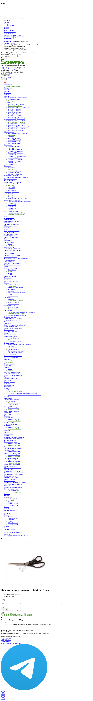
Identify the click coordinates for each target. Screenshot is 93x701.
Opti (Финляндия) (9, 180)
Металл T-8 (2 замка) (14, 143)
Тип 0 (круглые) (9, 450)
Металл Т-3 (11, 136)
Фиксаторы (7, 425)
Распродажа (8, 24)
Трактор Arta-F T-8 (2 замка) (16, 130)
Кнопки (6, 283)
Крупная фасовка (13, 304)
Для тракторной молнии (11, 192)
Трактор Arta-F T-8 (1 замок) (16, 128)
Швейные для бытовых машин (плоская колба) (22, 393)
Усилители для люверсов (15, 300)
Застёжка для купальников (12, 265)
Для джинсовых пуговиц (16, 351)
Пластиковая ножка (14, 403)
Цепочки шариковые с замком (13, 474)
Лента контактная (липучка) (13, 250)
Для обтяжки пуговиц (15, 352)
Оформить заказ (6, 77)
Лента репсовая (9, 253)
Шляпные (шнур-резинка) (12, 372)
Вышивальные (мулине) (11, 221)
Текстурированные (10, 232)
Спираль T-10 (12, 164)
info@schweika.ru (17, 69)
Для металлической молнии (13, 182)
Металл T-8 (11, 188)
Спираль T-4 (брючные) (15, 153)
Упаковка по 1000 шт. (14, 421)
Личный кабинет (9, 43)
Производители (13, 505)
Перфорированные (10, 364)
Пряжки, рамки (9, 422)
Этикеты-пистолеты (10, 335)
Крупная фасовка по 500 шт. (17, 213)
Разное (6, 94)
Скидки (6, 22)
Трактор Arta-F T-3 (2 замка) (16, 122)
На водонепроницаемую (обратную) (19, 201)
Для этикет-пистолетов (15, 391)
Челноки (7, 486)
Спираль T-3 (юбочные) (15, 151)
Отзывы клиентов (10, 32)
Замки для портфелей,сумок (13, 318)
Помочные (7, 365)
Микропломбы (9, 469)
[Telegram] (24, 689)
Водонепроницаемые (14, 146)
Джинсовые (11, 135)
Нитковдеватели (9, 382)
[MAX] (3, 694)
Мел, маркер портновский (12, 468)
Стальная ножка (13, 404)
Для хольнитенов (13, 349)
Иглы (6, 388)
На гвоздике (12, 401)
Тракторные (11, 101)
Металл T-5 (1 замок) (14, 138)
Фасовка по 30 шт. (13, 307)
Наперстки (7, 380)
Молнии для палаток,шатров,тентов (15, 97)
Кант (5, 239)
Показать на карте (6, 73)
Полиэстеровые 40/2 (10, 234)
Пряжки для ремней (10, 268)
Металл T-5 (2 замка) (14, 140)
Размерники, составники (12, 471)
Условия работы (9, 25)
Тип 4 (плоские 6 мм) (11, 458)
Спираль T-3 (12, 203)
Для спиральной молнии (12, 200)
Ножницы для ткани (10, 336)
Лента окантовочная (10, 252)
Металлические (9, 132)
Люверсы (7, 297)
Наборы (6, 227)
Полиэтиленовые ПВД (15, 492)
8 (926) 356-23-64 (9, 38)
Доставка (7, 27)
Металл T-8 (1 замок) (14, 141)
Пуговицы (7, 93)
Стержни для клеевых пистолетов (14, 473)
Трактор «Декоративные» (16, 104)
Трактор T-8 (11, 197)
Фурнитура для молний (11, 175)
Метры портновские (10, 378)
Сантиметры (8, 386)
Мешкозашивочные (10, 226)
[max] (3, 699)
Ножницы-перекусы (14, 341)
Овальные (11, 299)
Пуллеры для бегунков (11, 211)
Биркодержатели (9, 466)
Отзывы (6, 526)
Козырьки (7, 416)
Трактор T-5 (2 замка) (14, 112)
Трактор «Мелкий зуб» (15, 106)
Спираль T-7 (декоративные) (17, 156)
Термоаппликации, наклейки (13, 484)
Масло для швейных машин (13, 328)
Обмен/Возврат (9, 30)
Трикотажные (8, 434)
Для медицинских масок (12, 373)
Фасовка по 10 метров (15, 174)
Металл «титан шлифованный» (17, 133)
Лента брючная (9, 242)
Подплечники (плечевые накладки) (15, 482)
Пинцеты (7, 383)
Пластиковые (12, 284)
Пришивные (12, 286)
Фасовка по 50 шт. (13, 408)
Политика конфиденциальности (14, 37)
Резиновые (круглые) (10, 442)
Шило (6, 333)
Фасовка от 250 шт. (14, 409)
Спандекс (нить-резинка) (12, 231)
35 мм (10, 271)
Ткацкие (7, 367)
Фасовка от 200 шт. (14, 309)
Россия (10, 244)
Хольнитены (8, 310)
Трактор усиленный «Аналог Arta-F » (19, 107)
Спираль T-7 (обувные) (15, 158)
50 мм (10, 274)
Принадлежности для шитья (13, 532)
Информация (8, 516)
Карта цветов (8, 33)
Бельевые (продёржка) (11, 357)
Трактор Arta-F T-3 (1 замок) (16, 120)
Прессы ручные (9, 343)
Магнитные (11, 289)
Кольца (6, 266)
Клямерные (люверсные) (15, 287)
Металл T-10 (12, 190)
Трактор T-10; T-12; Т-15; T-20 (17, 117)
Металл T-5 (11, 185)
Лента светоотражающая (12, 255)
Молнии (7, 91)
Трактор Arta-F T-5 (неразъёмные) (18, 127)
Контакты (4, 58)
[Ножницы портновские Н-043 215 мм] (27, 585)
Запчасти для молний (11, 281)
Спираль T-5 (12, 154)
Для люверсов (12, 348)
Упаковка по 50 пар (14, 445)
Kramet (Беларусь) (13, 338)
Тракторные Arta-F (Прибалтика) (14, 119)
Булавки (6, 377)
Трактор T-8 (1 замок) (14, 114)
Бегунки (7, 89)
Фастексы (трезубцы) (11, 424)
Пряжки (6, 279)
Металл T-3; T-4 (13, 184)
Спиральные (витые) (14, 99)
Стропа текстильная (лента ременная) (16, 258)
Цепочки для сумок (10, 317)
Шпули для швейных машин (13, 487)
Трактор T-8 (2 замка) (14, 115)
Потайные (11, 148)
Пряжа (6, 229)
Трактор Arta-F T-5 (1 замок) (16, 123)
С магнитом (8, 447)
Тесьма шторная (9, 261)
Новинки (7, 20)
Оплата (6, 28)
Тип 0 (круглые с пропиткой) (13, 448)
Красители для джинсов (11, 477)
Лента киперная (9, 247)
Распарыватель (9, 385)
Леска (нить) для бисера (11, 224)
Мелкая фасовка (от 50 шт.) (16, 313)
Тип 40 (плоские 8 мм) (11, 460)
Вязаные (7, 359)
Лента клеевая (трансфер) (12, 248)
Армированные (9, 218)
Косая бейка (8, 240)
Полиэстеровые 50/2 (10, 235)
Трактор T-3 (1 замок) (14, 109)
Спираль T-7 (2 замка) (15, 161)
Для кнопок (11, 346)
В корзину (4, 609)
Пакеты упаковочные (11, 489)
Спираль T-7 (12, 206)
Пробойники (12, 354)
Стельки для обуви (10, 440)
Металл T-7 (11, 187)
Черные (10, 362)
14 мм (10, 294)
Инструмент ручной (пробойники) (15, 325)
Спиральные (8, 145)
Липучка (7, 432)
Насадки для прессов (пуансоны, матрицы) (17, 344)
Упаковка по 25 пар (14, 443)
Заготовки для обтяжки (11, 399)
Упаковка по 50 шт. (14, 419)
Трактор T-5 (11, 195)
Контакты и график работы (12, 35)
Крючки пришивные (10, 479)
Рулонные (7, 166)
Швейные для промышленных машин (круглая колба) (24, 395)
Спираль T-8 (12, 162)
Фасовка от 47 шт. (13, 302)
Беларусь (7, 534)
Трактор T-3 (11, 193)
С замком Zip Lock (13, 490)
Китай (10, 339)
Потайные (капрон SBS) (15, 149)
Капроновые (8, 223)
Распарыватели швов (10, 331)
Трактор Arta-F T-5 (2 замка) (16, 125)
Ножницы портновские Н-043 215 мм (16, 535)
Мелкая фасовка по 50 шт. (16, 214)
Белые (10, 361)
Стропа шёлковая (9, 260)
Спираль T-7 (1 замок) (15, 159)
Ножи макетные (9, 330)
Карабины (7, 278)
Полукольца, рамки (10, 305)
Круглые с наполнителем (12, 453)
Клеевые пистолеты (10, 326)
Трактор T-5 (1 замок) (14, 110)
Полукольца (8, 414)
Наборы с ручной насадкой (16, 292)
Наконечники (8, 417)
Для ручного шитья (14, 390)
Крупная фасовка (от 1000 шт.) (17, 315)
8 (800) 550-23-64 (9, 41)
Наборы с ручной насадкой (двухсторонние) (21, 312)
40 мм (10, 273)
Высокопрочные (9, 219)
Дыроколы (7, 323)
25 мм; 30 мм (12, 270)
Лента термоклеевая (10, 257)
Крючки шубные (9, 481)
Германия (11, 245)
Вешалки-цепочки (10, 276)
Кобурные (11, 291)
